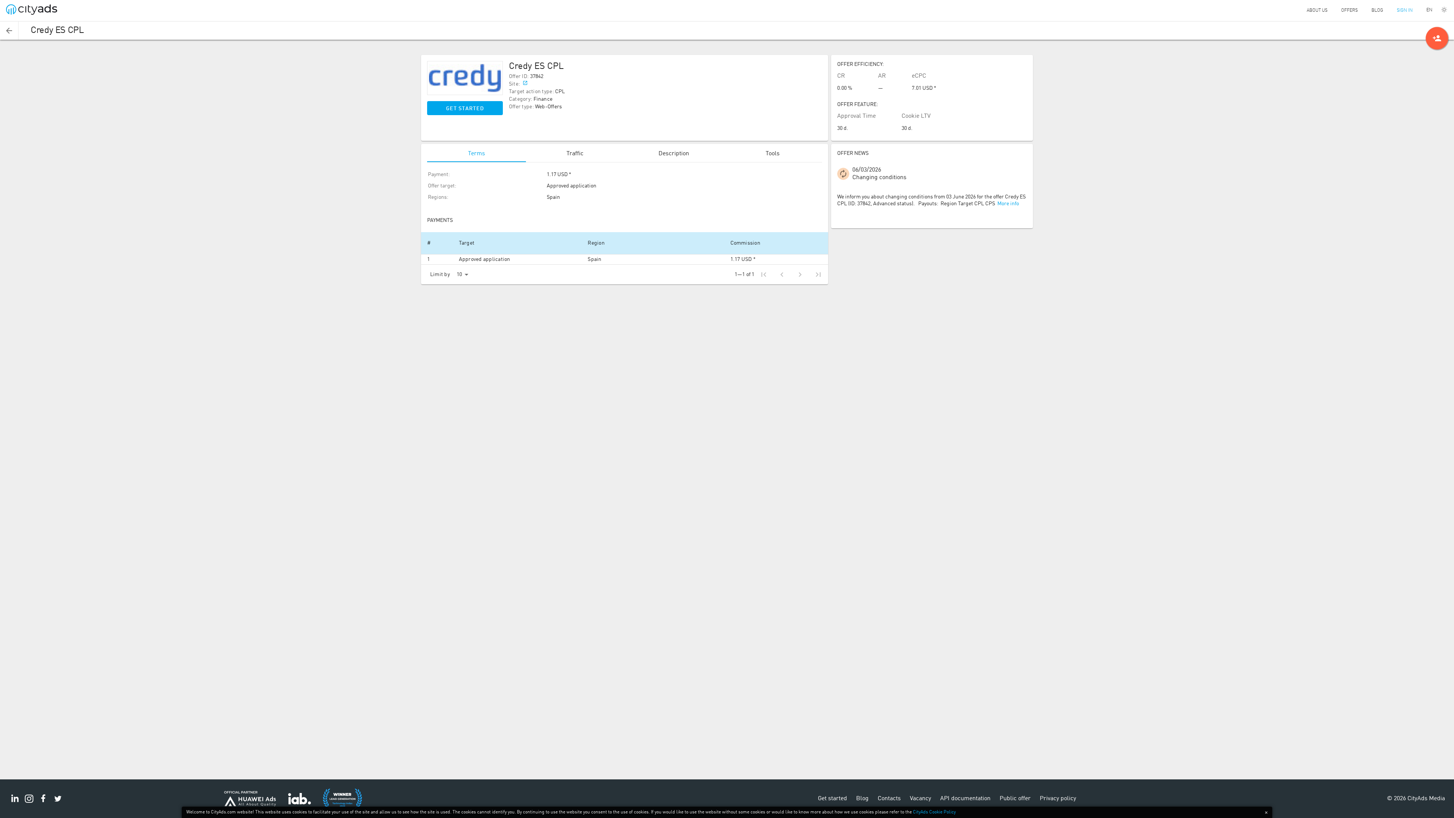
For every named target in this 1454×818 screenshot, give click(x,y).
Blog (1377, 10)
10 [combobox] (459, 274)
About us (1317, 10)
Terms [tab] (476, 154)
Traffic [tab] (574, 154)
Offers (1349, 10)
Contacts (889, 799)
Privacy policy (1058, 799)
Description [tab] (673, 154)
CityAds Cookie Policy (934, 812)
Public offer (1015, 799)
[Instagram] (29, 803)
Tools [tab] (773, 154)
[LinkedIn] (14, 803)
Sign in (1405, 10)
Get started (465, 108)
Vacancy (920, 799)
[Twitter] (58, 803)
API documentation (965, 799)
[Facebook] (43, 803)
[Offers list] (9, 31)
